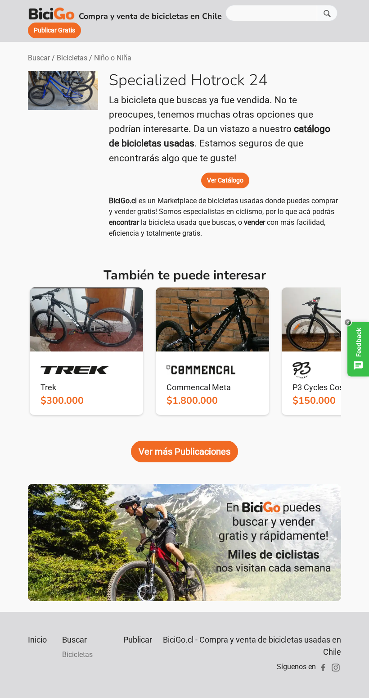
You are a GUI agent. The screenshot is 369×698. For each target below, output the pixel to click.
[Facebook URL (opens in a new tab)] (323, 666)
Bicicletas (72, 58)
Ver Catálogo (225, 180)
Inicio (37, 639)
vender (254, 222)
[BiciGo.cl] (51, 13)
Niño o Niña (112, 58)
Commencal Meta (198, 387)
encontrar (124, 222)
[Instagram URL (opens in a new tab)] (335, 666)
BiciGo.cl (123, 200)
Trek (48, 387)
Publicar (137, 639)
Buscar (39, 58)
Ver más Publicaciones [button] (184, 451)
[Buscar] (327, 13)
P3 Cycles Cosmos (325, 387)
